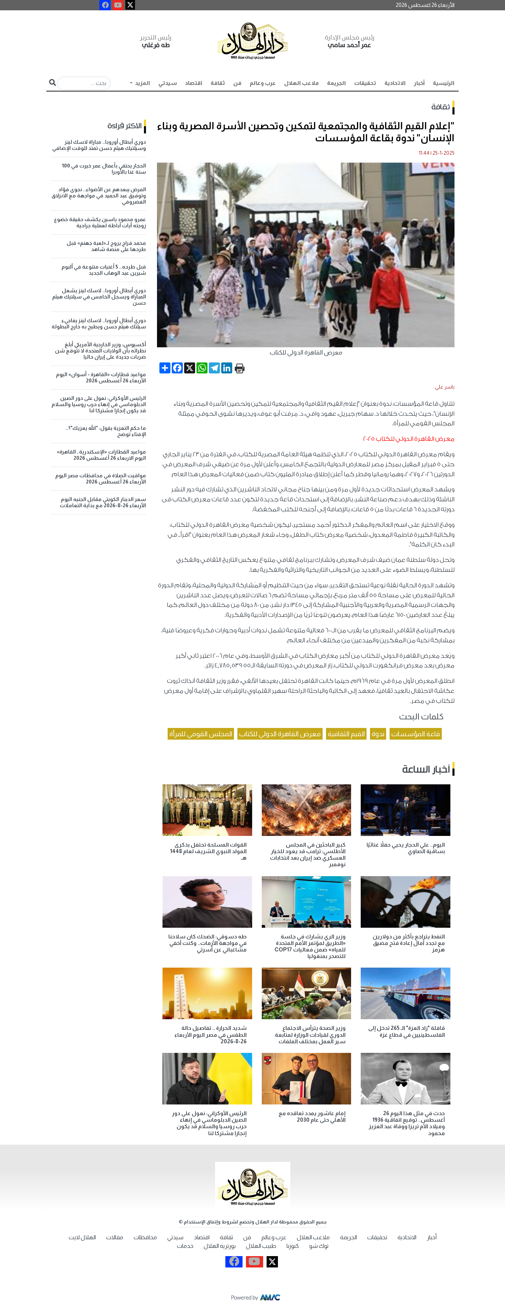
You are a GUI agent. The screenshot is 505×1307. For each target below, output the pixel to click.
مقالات (114, 1237)
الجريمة (336, 83)
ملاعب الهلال (301, 83)
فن (237, 83)
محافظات (145, 1237)
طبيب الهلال (261, 1246)
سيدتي (167, 83)
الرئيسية (443, 83)
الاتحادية (395, 83)
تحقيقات (365, 83)
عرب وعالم (263, 83)
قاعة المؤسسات (415, 734)
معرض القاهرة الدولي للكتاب (280, 734)
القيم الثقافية (346, 734)
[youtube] (118, 5)
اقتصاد (193, 83)
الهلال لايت (82, 1237)
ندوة (378, 734)
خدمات (185, 1246)
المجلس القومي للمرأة (200, 734)
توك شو (318, 1246)
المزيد (142, 83)
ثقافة (218, 83)
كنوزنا (293, 1246)
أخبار (419, 83)
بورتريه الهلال (220, 1246)
